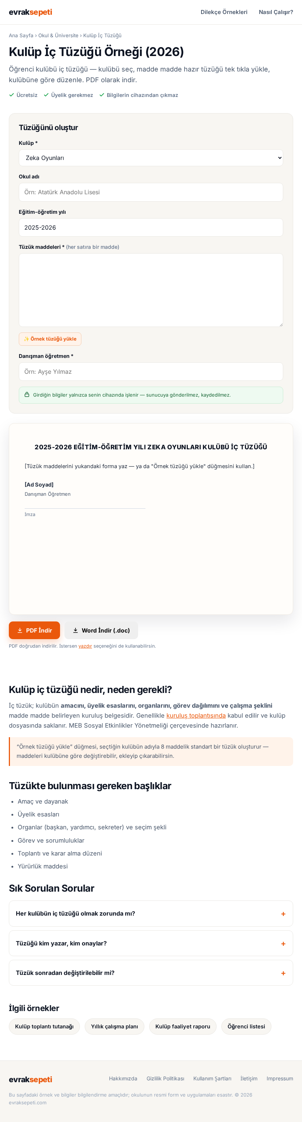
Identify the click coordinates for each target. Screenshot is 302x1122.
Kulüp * (28, 143)
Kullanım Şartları (212, 1078)
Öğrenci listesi (246, 1026)
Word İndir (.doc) (106, 630)
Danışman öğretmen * (46, 356)
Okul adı (29, 176)
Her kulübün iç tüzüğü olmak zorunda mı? (75, 913)
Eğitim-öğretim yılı (42, 212)
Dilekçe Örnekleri (224, 11)
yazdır (85, 646)
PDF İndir (39, 630)
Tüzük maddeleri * (69, 247)
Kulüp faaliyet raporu (182, 1026)
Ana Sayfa (21, 35)
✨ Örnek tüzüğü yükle (50, 339)
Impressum (280, 1078)
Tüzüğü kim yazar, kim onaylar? (61, 943)
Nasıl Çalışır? (276, 11)
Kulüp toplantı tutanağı (44, 1026)
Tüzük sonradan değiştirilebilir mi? (65, 972)
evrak (30, 12)
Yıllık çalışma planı (114, 1026)
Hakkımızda (123, 1078)
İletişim (248, 1078)
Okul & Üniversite (58, 35)
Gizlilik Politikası (165, 1078)
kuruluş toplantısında (196, 715)
